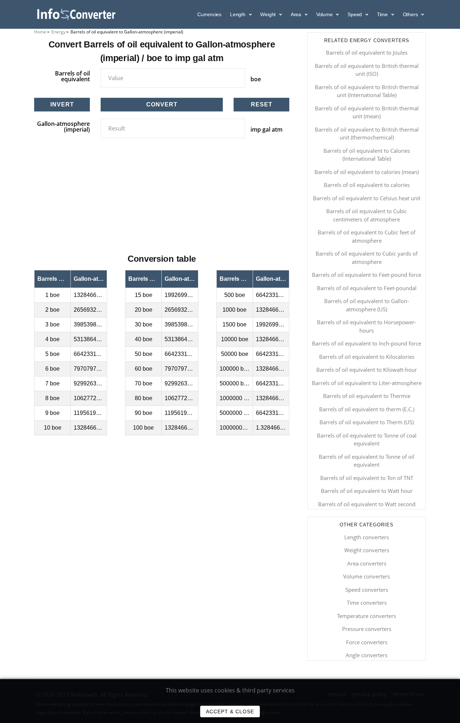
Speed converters (366, 589)
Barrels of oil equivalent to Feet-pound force (366, 274)
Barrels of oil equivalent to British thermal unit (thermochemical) (367, 133)
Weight (268, 14)
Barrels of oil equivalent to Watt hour (367, 490)
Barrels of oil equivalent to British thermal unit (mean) (367, 112)
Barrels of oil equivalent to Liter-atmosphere (367, 382)
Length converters (366, 537)
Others (411, 14)
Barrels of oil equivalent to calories (367, 184)
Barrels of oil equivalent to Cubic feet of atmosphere (366, 236)
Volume (325, 14)
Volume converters (366, 576)
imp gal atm (266, 129)
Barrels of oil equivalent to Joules (367, 52)
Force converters (366, 642)
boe (255, 79)
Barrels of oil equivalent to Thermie (366, 395)
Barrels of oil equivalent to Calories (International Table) (366, 155)
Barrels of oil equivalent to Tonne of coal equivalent (367, 439)
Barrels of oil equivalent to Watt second (366, 504)
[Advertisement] (161, 204)
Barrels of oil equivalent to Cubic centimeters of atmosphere (366, 215)
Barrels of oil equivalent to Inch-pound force (366, 343)
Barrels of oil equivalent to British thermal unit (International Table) (367, 91)
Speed (355, 14)
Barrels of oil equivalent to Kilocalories (366, 356)
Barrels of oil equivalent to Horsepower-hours (366, 326)
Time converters (367, 602)
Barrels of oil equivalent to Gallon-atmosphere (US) (366, 305)
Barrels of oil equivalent (72, 76)
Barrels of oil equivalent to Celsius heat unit (366, 198)
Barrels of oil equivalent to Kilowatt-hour (366, 369)
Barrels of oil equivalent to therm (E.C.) (366, 409)
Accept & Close (230, 711)
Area (297, 14)
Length (238, 14)
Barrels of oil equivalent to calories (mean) (366, 171)
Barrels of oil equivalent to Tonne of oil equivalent (366, 460)
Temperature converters (366, 615)
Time (383, 14)
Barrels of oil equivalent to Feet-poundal (367, 288)
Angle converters (366, 655)
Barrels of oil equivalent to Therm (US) (366, 422)
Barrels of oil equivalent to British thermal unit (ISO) (367, 70)
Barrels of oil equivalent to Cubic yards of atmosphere (367, 257)
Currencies (209, 14)
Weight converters (366, 550)
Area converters (366, 563)
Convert (162, 104)
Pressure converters (366, 628)
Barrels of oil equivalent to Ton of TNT (366, 477)
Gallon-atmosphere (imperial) (63, 126)
